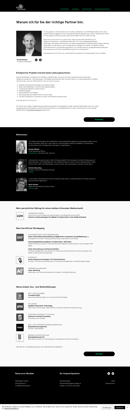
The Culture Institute (34, 110)
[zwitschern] (40, 60)
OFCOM (31, 188)
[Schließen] (127, 407)
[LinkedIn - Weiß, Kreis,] (108, 373)
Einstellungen (107, 408)
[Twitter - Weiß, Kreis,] (113, 373)
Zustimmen (119, 408)
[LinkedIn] (36, 60)
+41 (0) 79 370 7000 (72, 386)
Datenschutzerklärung (11, 408)
